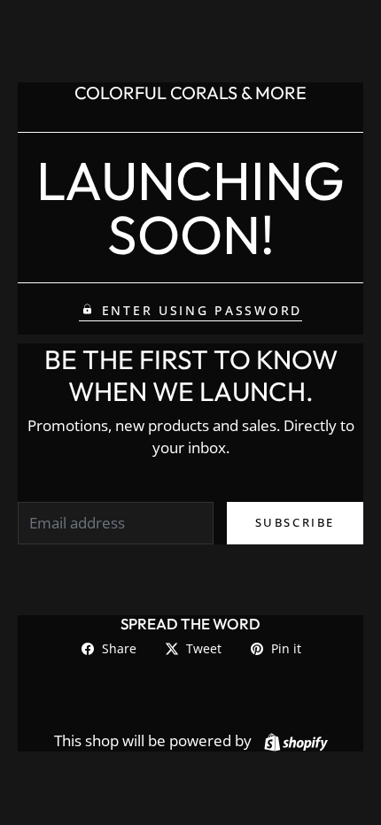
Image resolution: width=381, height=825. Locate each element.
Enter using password (202, 310)
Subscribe (295, 522)
